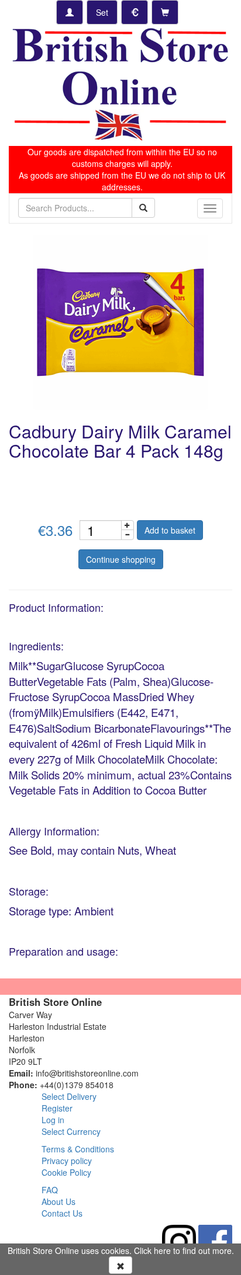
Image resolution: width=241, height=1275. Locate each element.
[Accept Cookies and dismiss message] (120, 1265)
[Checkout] (165, 12)
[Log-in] (69, 12)
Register (57, 1108)
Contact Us (62, 1213)
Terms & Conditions (78, 1149)
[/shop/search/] (143, 208)
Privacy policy (67, 1160)
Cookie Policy (66, 1172)
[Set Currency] (134, 12)
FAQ (50, 1190)
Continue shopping (121, 559)
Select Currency (71, 1131)
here (162, 1250)
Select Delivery (69, 1096)
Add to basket (169, 530)
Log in (53, 1120)
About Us (58, 1201)
